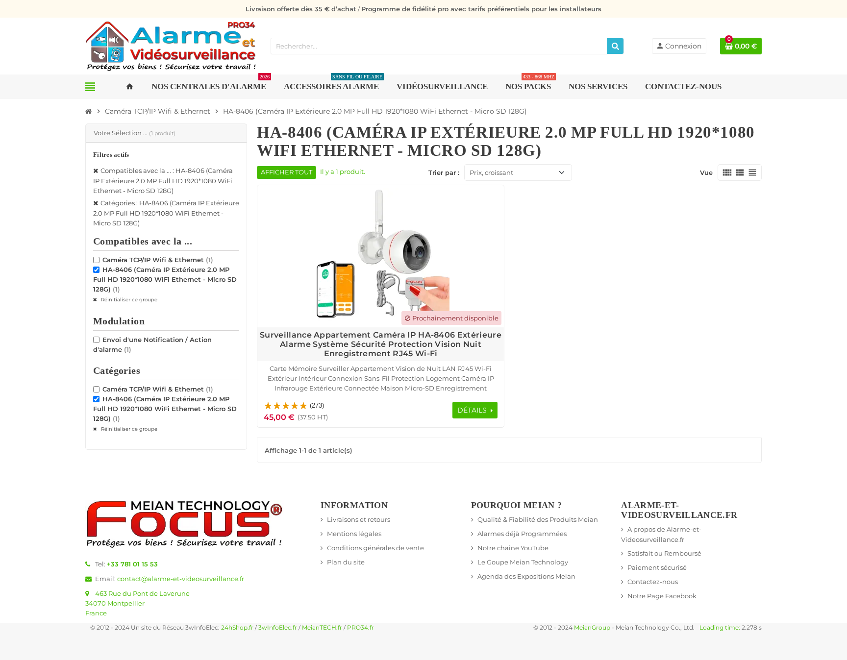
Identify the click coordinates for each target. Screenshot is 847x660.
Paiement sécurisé (657, 567)
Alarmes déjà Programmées (522, 534)
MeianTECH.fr (322, 627)
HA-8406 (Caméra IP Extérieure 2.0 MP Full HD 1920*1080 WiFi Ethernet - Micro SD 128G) (165, 279)
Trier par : (443, 172)
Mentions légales (354, 534)
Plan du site (346, 562)
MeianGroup (592, 627)
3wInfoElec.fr (277, 627)
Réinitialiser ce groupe (128, 299)
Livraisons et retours (358, 519)
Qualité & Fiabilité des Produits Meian (537, 519)
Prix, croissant (491, 172)
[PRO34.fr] (171, 45)
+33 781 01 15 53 (132, 564)
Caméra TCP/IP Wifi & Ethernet (157, 260)
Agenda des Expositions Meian (526, 576)
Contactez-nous (652, 582)
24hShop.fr (237, 627)
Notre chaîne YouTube (512, 548)
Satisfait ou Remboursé (664, 553)
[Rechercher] (615, 46)
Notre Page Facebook (662, 596)
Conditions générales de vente (375, 548)
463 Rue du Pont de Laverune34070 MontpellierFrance (137, 603)
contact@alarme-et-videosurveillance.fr (180, 579)
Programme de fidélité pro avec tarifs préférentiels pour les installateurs (481, 9)
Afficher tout (286, 172)
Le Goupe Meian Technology (522, 562)
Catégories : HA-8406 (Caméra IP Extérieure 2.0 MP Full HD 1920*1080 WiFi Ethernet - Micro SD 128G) (166, 213)
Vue (706, 172)
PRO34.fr (360, 627)
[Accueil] (89, 111)
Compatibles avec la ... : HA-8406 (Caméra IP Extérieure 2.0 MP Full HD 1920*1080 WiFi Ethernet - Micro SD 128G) (163, 181)
